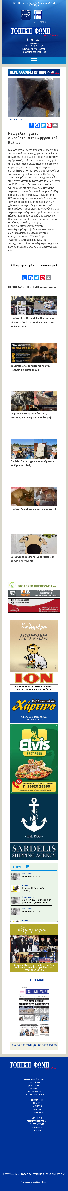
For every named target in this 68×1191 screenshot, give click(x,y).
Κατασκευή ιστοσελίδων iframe (34, 1182)
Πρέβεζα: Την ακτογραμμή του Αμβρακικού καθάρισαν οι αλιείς (32, 463)
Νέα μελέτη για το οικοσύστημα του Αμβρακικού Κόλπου (32, 138)
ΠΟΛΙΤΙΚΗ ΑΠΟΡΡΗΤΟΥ (55, 1174)
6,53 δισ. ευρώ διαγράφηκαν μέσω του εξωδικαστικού (36, 901)
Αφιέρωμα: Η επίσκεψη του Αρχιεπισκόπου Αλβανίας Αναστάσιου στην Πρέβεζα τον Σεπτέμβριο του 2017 (34, 967)
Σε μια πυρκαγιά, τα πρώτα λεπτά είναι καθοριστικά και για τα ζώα (30, 368)
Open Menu (34, 60)
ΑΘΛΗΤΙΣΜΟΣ (37, 1118)
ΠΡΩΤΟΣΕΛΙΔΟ (34, 980)
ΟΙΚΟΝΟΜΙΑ (37, 1106)
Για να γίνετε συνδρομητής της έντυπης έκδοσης (34, 1044)
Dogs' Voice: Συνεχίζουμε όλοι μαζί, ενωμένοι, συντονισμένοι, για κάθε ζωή (31, 415)
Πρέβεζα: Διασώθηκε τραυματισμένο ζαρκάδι (34, 509)
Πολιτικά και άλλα (31, 876)
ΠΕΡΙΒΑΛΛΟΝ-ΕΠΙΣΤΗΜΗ (28, 72)
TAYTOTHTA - (19, 3)
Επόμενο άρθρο (46, 265)
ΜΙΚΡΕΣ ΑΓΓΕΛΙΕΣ (37, 1124)
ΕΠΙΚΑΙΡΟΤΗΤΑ (37, 1100)
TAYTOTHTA (26, 1174)
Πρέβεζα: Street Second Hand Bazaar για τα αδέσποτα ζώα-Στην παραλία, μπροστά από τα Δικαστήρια (33, 322)
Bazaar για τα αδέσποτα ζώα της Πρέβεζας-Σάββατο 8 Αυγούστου (33, 559)
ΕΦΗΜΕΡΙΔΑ (37, 1127)
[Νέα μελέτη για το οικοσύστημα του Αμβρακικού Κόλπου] (34, 115)
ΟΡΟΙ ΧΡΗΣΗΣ (38, 1174)
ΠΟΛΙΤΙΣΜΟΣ (37, 1109)
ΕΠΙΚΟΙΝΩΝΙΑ (37, 1112)
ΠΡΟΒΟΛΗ (37, 1130)
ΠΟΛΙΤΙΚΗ (37, 1103)
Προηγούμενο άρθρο (23, 265)
